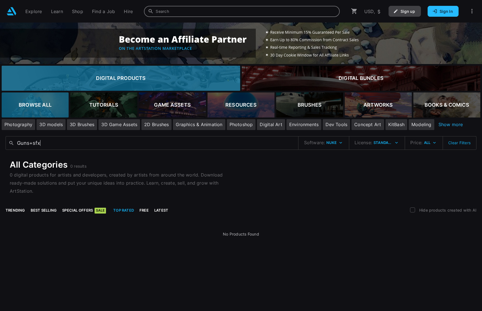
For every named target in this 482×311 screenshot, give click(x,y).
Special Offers (83, 210)
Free (144, 210)
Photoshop (241, 124)
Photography (18, 124)
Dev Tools (336, 124)
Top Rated (123, 210)
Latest (161, 210)
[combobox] (242, 11)
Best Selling (44, 210)
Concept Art (367, 124)
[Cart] (354, 11)
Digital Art (271, 124)
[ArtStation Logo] (11, 11)
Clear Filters (459, 142)
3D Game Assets (119, 124)
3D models (51, 124)
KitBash (396, 124)
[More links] (472, 11)
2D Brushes (156, 124)
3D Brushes (82, 124)
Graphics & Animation (199, 124)
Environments (304, 124)
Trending (15, 210)
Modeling (421, 124)
